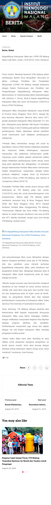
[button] (23, 472)
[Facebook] (29, 368)
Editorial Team (25, 384)
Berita (13, 36)
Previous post (10, 400)
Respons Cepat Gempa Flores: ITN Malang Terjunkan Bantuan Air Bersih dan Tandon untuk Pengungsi (24, 461)
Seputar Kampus (26, 36)
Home (4, 36)
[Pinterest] (41, 368)
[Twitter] (35, 368)
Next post (42, 400)
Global (11, 50)
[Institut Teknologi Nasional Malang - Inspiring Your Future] (25, 10)
